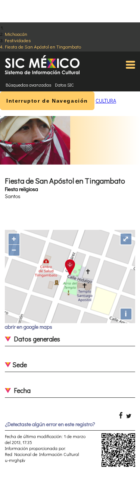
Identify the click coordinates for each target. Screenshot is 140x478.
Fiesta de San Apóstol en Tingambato (43, 46)
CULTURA (106, 100)
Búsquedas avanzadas (28, 85)
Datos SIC (64, 85)
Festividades (18, 40)
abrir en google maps (28, 326)
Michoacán (16, 34)
